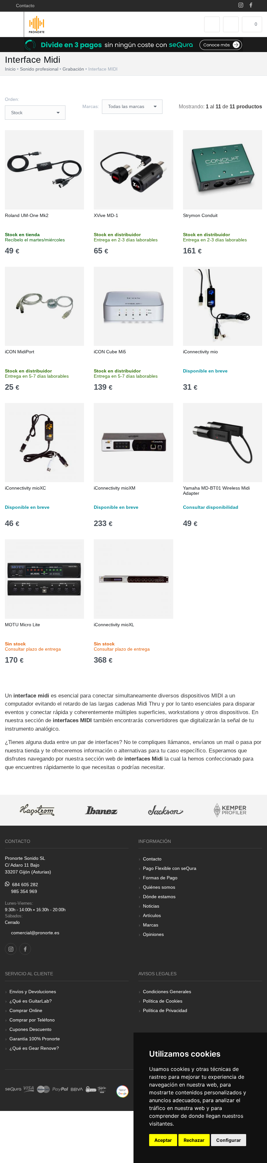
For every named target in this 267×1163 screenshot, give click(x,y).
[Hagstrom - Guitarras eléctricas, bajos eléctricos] (37, 810)
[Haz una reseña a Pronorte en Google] (122, 1091)
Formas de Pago (160, 877)
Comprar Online (25, 1010)
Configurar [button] (228, 1140)
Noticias (151, 906)
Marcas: (90, 106)
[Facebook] (250, 6)
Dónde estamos (159, 896)
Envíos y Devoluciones (32, 991)
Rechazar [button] (194, 1140)
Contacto (24, 5)
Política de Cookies (162, 1001)
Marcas (150, 924)
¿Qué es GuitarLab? (30, 1001)
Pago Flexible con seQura (169, 868)
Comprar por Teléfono (32, 1019)
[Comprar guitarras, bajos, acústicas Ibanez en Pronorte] (101, 810)
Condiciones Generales (167, 991)
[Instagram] (240, 6)
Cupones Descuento (30, 1029)
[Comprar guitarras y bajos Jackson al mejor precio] (166, 810)
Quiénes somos (159, 887)
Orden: (12, 99)
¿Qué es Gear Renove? (34, 1048)
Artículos (152, 915)
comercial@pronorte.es (35, 932)
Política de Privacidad (165, 1010)
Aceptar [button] (163, 1140)
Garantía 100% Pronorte (34, 1038)
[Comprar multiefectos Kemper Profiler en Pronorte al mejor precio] (230, 810)
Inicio (10, 69)
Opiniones (153, 934)
